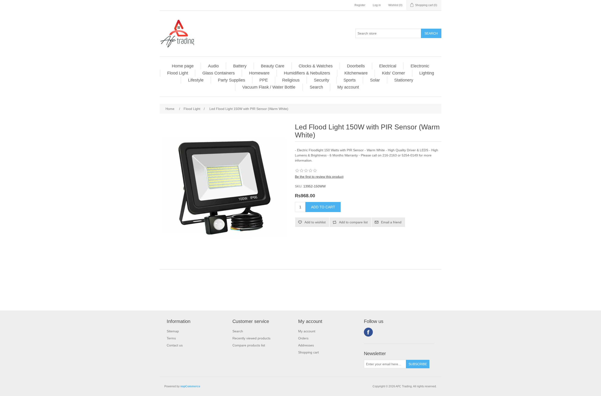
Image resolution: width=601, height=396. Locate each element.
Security (321, 80)
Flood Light (177, 73)
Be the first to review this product (319, 177)
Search (316, 87)
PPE (263, 80)
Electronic (420, 66)
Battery (240, 66)
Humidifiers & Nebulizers (307, 73)
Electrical (387, 66)
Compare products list (248, 345)
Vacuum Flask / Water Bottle (268, 87)
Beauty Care (272, 66)
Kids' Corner (393, 73)
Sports (349, 80)
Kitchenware (356, 73)
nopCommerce (190, 386)
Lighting (426, 73)
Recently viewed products (251, 338)
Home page (183, 66)
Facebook (368, 332)
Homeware (259, 73)
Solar (375, 80)
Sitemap (173, 331)
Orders (303, 338)
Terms (171, 338)
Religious (291, 80)
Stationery (403, 80)
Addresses (306, 345)
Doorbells (356, 66)
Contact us (175, 345)
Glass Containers (218, 73)
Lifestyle (196, 80)
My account (348, 87)
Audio (213, 66)
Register (359, 5)
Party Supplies (231, 80)
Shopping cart (308, 352)
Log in (377, 5)
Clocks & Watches (316, 66)
